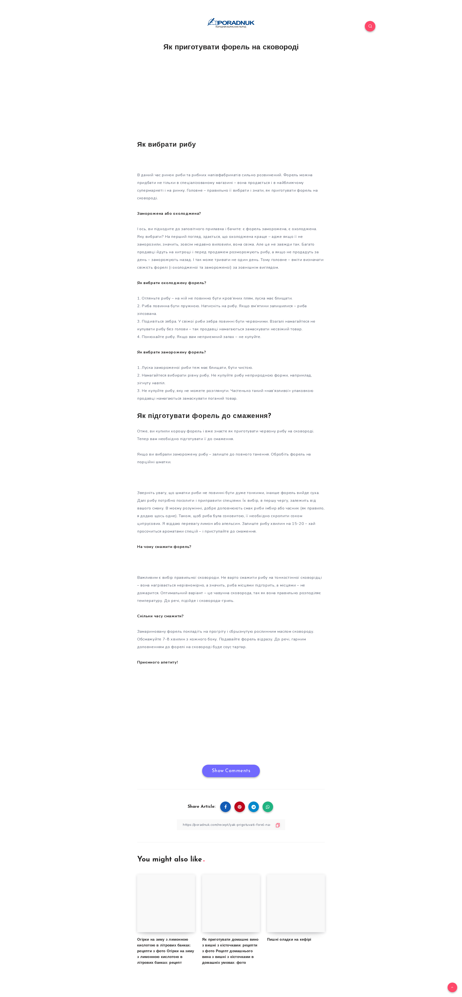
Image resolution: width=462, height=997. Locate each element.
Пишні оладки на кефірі (289, 940)
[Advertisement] (231, 98)
